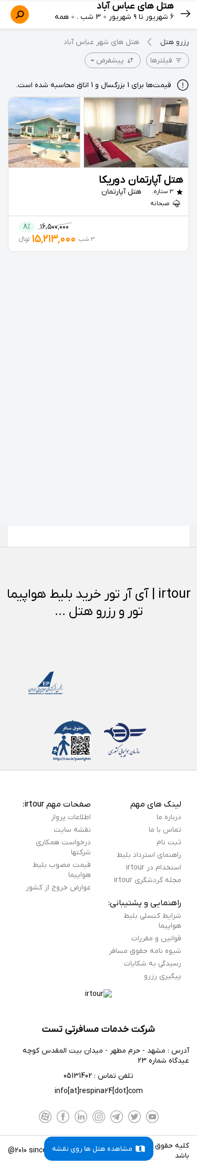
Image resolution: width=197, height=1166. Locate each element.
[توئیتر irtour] (134, 1116)
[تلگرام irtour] (116, 1116)
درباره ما (169, 817)
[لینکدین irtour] (81, 1116)
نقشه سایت (72, 830)
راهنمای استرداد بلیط (149, 855)
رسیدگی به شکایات (152, 964)
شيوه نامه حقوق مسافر (145, 951)
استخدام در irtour (153, 868)
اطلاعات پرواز (71, 817)
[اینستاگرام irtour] (98, 1116)
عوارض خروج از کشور (58, 888)
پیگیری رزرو (162, 976)
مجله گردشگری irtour (147, 880)
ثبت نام (169, 842)
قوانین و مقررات (156, 939)
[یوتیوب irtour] (152, 1116)
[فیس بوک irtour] (63, 1116)
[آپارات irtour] (45, 1116)
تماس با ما (165, 830)
